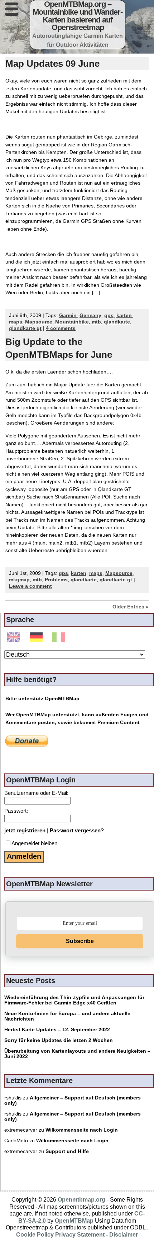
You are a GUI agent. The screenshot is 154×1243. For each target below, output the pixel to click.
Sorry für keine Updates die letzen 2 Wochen (58, 1040)
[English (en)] (14, 637)
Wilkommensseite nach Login (81, 1130)
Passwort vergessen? (77, 830)
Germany (90, 315)
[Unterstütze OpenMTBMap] (26, 740)
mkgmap (19, 579)
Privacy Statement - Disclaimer (96, 1234)
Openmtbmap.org (81, 1199)
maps (15, 322)
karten (124, 315)
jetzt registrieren (24, 830)
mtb (96, 322)
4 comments (61, 328)
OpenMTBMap (74, 1220)
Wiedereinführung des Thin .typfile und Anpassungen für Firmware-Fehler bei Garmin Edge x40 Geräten (74, 1000)
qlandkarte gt (25, 328)
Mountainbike (72, 322)
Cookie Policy (35, 1234)
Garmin (68, 315)
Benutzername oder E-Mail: (36, 793)
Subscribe (80, 941)
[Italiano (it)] (60, 637)
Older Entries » (130, 607)
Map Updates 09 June (52, 63)
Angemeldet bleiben (34, 843)
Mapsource (38, 322)
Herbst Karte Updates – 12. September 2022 (57, 1029)
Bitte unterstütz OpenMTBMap (42, 698)
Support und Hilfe (67, 1151)
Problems (56, 579)
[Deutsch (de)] (37, 637)
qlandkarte (117, 322)
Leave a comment (30, 586)
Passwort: (16, 811)
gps (109, 315)
